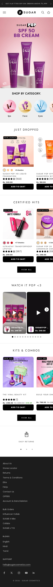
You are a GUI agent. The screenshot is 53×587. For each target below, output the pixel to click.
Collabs (6, 523)
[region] (26, 52)
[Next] (47, 309)
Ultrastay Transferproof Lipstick (17, 247)
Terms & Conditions (12, 477)
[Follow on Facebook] (4, 572)
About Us (7, 463)
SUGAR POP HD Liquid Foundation (15, 175)
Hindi (5, 546)
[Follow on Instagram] (19, 572)
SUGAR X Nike (9, 518)
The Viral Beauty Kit (14, 395)
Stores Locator (10, 468)
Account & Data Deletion (15, 501)
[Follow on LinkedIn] (33, 572)
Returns (6, 472)
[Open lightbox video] (14, 313)
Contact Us (8, 491)
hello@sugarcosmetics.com (17, 564)
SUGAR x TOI (9, 528)
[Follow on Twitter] (11, 572)
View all (26, 269)
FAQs (5, 487)
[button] (9, 178)
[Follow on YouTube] (26, 572)
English (6, 541)
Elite (5, 482)
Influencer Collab (11, 514)
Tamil (5, 551)
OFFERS (6, 496)
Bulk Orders (8, 509)
